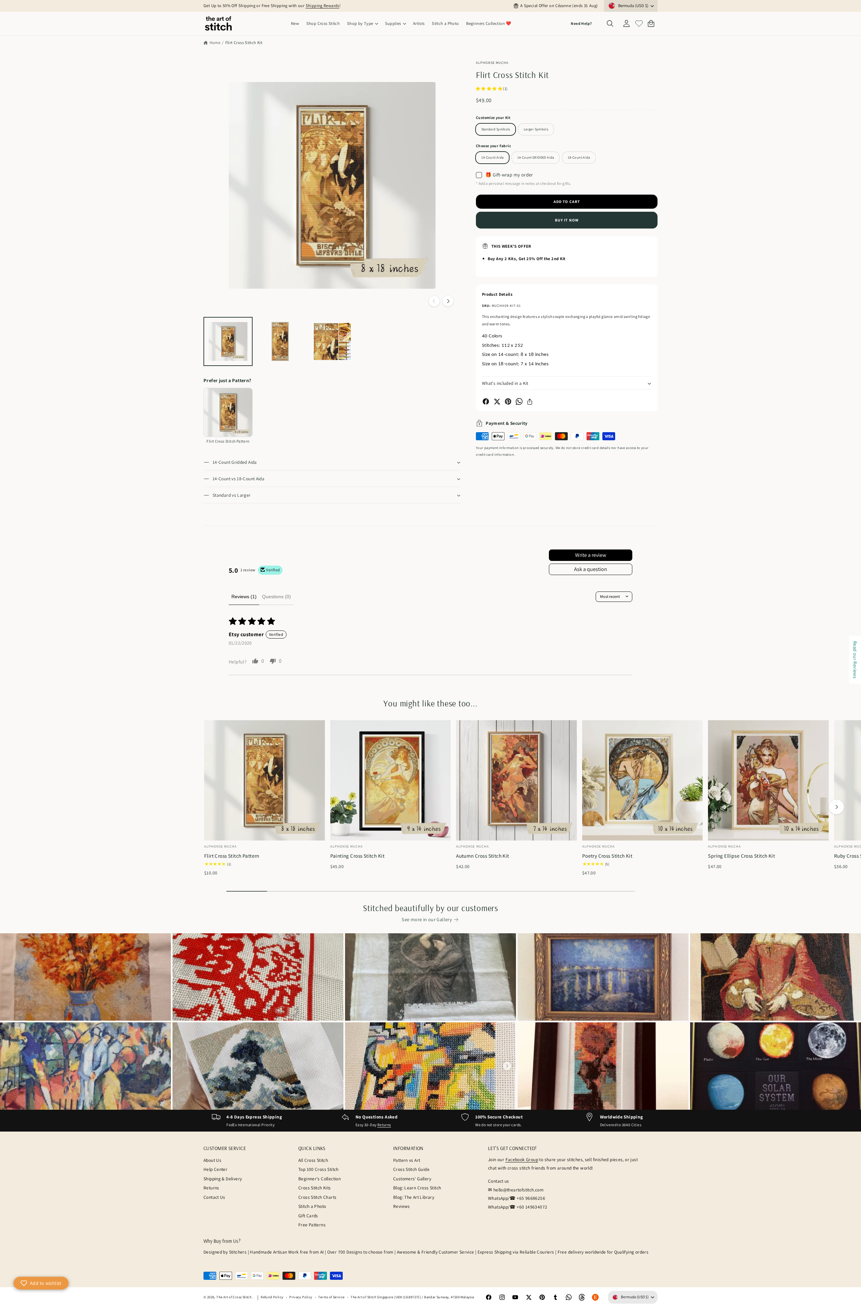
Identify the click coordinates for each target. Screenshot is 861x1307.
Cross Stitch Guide (411, 1169)
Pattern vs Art (406, 1160)
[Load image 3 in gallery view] (332, 341)
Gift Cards (308, 1216)
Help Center (215, 1169)
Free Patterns (312, 1225)
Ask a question (590, 569)
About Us (212, 1160)
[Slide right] (448, 301)
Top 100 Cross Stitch (318, 1169)
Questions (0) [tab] (276, 596)
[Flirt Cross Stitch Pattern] (228, 412)
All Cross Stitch (313, 1160)
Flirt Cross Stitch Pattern (231, 855)
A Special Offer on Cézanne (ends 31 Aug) (559, 5)
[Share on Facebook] (486, 401)
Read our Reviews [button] (855, 659)
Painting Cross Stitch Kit (357, 855)
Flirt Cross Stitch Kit (244, 42)
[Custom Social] (595, 1297)
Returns (384, 1124)
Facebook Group (522, 1159)
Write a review (590, 555)
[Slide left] (434, 301)
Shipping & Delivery (222, 1179)
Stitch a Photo (312, 1206)
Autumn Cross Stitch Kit (482, 855)
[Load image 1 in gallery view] (228, 341)
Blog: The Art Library (413, 1197)
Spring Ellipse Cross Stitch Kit (741, 855)
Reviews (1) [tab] (244, 596)
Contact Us (214, 1197)
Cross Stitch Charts (317, 1197)
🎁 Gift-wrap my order (509, 175)
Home (215, 42)
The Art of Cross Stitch (234, 1297)
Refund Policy (272, 1297)
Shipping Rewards (322, 5)
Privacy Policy (300, 1297)
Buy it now (566, 219)
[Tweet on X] (497, 401)
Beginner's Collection (319, 1179)
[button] (362, 23)
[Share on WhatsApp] (519, 401)
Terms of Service (331, 1297)
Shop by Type (360, 23)
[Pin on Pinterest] (508, 401)
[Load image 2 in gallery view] (280, 341)
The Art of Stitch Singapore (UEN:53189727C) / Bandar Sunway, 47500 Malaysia (412, 1297)
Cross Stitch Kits (314, 1188)
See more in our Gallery (427, 919)
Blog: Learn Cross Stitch (417, 1188)
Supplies (393, 23)
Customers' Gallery (412, 1179)
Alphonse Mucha (492, 62)
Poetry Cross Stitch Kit (607, 855)
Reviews (401, 1206)
